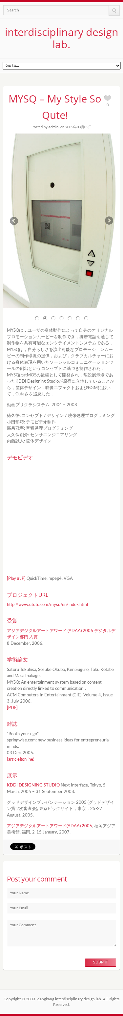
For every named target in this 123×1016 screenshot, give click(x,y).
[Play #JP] (16, 579)
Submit (100, 962)
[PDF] (12, 708)
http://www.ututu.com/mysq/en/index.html (47, 605)
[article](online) (20, 759)
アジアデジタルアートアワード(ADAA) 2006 (49, 826)
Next (108, 221)
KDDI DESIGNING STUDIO (33, 785)
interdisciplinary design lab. (61, 38)
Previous (15, 221)
